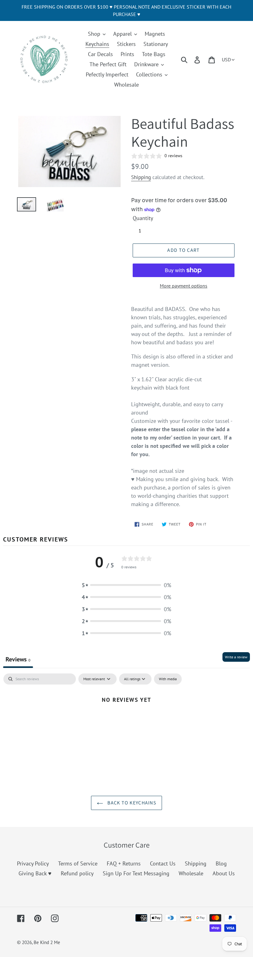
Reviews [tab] (18, 659)
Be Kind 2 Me (47, 942)
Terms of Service (77, 863)
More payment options (183, 286)
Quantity (143, 218)
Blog (221, 863)
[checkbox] (168, 679)
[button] (126, 585)
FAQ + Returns (124, 863)
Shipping (141, 177)
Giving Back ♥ (35, 873)
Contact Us (163, 863)
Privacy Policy (33, 863)
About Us (224, 873)
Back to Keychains (131, 803)
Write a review (236, 657)
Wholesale (191, 873)
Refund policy (77, 873)
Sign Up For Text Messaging (136, 873)
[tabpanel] (126, 720)
